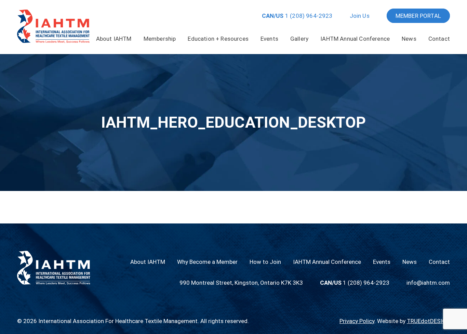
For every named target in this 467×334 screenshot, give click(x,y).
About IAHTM (114, 38)
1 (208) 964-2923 (309, 15)
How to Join (265, 261)
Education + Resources (218, 38)
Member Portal (418, 15)
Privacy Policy (356, 321)
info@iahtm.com (428, 282)
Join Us (360, 15)
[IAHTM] (53, 27)
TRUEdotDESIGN (428, 321)
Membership (160, 38)
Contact (439, 38)
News (409, 38)
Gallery (299, 38)
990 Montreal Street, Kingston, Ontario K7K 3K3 (241, 282)
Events (269, 38)
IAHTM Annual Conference (355, 38)
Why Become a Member (207, 261)
